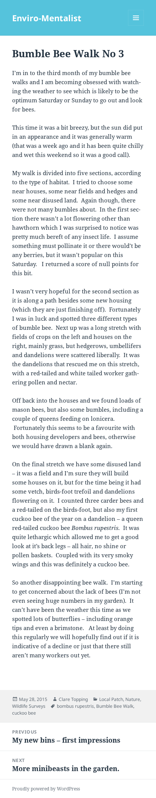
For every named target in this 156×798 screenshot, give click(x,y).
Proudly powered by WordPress (46, 788)
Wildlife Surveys (28, 706)
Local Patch (111, 699)
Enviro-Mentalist (46, 18)
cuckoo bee (24, 713)
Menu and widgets (136, 25)
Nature (132, 699)
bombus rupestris (75, 706)
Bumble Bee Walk (114, 706)
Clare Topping (73, 699)
